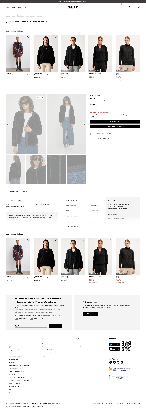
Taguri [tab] (25, 191)
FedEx (43, 356)
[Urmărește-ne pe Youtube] (118, 362)
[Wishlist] (134, 7)
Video (41, 97)
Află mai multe (90, 314)
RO (127, 403)
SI (129, 403)
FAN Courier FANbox (47, 350)
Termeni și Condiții (25, 403)
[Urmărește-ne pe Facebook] (110, 362)
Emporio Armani (95, 95)
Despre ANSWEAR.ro (14, 383)
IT (122, 403)
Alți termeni (12, 362)
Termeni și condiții (13, 359)
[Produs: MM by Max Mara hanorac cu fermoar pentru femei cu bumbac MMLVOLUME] (46, 53)
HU (120, 403)
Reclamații (11, 353)
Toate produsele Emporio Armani (115, 126)
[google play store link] (114, 344)
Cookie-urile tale (47, 403)
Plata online (79, 347)
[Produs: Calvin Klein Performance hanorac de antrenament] (100, 53)
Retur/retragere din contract (16, 350)
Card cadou (12, 374)
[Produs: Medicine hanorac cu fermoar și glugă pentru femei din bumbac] (18, 53)
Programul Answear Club (15, 368)
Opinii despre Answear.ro (15, 356)
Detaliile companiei (36, 403)
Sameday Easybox (47, 353)
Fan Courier (45, 347)
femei (8, 7)
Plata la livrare (80, 344)
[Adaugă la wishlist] (28, 37)
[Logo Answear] (73, 7)
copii (20, 7)
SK (132, 403)
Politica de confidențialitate (16, 377)
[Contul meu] (130, 7)
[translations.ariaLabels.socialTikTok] (121, 362)
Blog (10, 392)
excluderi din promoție (47, 312)
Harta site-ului (56, 403)
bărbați (14, 7)
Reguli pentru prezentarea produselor (19, 365)
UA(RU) (138, 403)
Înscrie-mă (55, 325)
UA (135, 403)
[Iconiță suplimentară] (119, 369)
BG (106, 403)
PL (124, 403)
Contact (11, 344)
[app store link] (114, 348)
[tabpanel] (73, 210)
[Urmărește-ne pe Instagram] (114, 362)
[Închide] (138, 1)
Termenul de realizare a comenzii (51, 344)
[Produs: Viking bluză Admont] (128, 53)
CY (109, 403)
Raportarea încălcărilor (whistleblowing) (19, 380)
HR (117, 403)
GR (114, 403)
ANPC (10, 389)
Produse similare (114, 121)
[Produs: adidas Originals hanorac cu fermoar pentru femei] (73, 53)
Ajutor (10, 347)
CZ (111, 403)
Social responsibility (14, 386)
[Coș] (139, 7)
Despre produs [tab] (13, 191)
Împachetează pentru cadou (16, 371)
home (26, 7)
